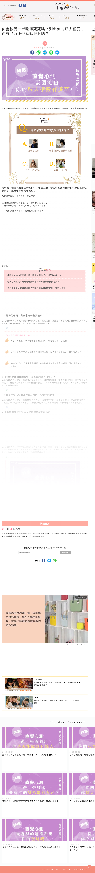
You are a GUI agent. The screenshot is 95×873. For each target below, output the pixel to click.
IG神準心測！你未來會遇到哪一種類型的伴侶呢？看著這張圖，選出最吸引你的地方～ (46, 364)
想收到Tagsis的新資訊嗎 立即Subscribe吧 (45, 541)
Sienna (37, 48)
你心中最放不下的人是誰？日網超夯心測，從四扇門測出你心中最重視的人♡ (46, 352)
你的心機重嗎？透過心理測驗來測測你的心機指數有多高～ (34, 282)
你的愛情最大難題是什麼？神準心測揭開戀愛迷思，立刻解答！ (36, 288)
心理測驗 (17, 523)
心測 (7, 523)
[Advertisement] (62, 234)
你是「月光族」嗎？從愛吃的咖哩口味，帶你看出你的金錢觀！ (40, 341)
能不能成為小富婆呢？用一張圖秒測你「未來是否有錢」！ (34, 275)
